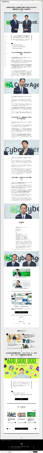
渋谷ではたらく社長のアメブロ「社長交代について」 (21, 277)
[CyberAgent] (41, 1)
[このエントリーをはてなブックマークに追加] (24, 319)
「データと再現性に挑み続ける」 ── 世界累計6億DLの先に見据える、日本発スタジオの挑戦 (22, 394)
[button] (29, 319)
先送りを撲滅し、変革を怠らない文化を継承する (17, 48)
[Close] (42, 451)
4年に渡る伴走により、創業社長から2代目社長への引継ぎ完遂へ (19, 46)
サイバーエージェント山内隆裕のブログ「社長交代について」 (21, 288)
